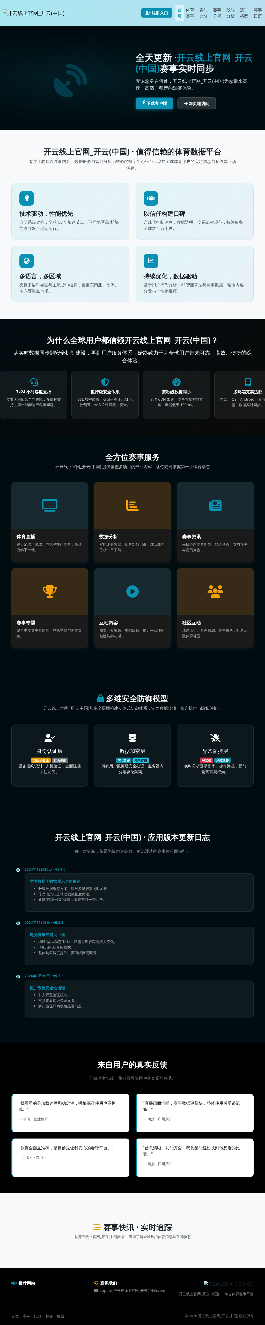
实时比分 (204, 13)
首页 (180, 13)
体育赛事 (190, 13)
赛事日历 (258, 13)
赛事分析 (217, 13)
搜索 (60, 1316)
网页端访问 (199, 103)
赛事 (26, 1316)
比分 (37, 1316)
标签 (49, 1316)
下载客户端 (156, 103)
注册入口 (160, 13)
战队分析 (230, 13)
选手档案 (244, 13)
